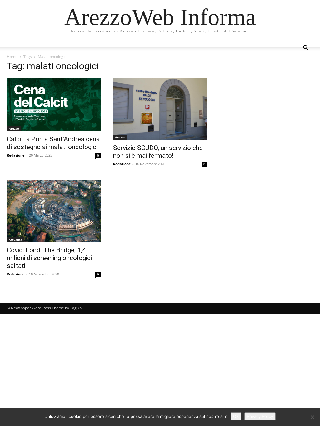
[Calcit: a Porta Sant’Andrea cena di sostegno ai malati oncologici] (54, 104)
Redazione (16, 155)
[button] (305, 48)
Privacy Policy (260, 416)
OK (236, 416)
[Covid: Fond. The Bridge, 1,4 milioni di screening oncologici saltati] (54, 211)
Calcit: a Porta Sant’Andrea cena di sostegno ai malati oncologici (53, 143)
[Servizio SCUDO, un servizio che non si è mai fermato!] (160, 109)
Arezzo (14, 128)
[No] (312, 417)
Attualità (15, 239)
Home (12, 56)
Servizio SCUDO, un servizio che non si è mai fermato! (158, 151)
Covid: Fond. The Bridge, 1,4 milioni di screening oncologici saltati (49, 257)
